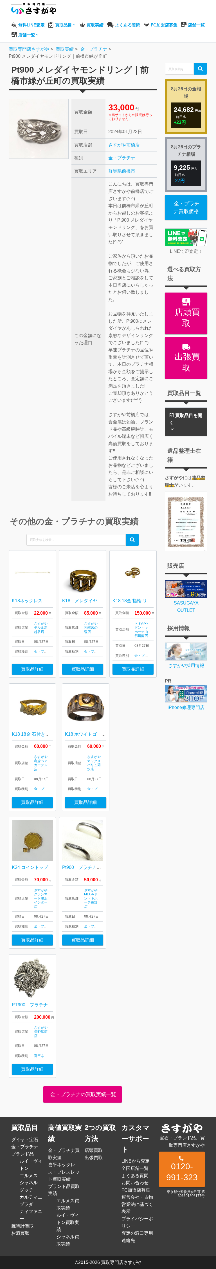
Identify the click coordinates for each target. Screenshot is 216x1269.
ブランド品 (22, 1154)
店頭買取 (186, 317)
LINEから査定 (136, 1161)
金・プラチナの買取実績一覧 (82, 1094)
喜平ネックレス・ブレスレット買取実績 (64, 1171)
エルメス (29, 1175)
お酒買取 (20, 1233)
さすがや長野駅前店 (41, 1032)
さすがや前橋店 (124, 144)
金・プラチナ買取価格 (187, 207)
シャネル (29, 1182)
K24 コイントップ (30, 867)
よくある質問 (135, 1175)
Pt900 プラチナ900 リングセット (99, 867)
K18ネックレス (27, 600)
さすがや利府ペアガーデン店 (41, 763)
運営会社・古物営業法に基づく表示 (137, 1204)
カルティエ (31, 1197)
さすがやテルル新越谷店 (41, 628)
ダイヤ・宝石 (24, 1139)
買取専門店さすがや (121, 1262)
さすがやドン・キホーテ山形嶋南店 (141, 630)
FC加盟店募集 (136, 1190)
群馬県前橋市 (121, 171)
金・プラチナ (121, 157)
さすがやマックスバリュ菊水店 (94, 763)
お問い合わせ (135, 1182)
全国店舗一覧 (135, 1168)
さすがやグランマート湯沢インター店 (41, 898)
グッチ (26, 1190)
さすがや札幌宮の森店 (91, 628)
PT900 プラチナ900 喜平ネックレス (51, 1004)
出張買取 (186, 362)
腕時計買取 (22, 1226)
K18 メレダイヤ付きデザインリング (100, 600)
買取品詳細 (32, 669)
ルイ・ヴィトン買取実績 (68, 1222)
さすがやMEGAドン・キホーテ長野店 (91, 898)
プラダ (26, 1204)
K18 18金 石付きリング (35, 734)
